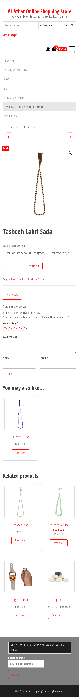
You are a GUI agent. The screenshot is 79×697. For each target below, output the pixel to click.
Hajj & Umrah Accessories (17, 70)
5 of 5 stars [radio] (25, 328)
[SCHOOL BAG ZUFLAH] (70, 136)
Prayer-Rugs (10, 116)
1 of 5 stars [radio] (5, 328)
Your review (11, 337)
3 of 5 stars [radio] (15, 328)
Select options (58, 615)
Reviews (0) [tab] (12, 295)
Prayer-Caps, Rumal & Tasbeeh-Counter (24, 107)
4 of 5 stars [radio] (20, 328)
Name (7, 358)
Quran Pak (9, 61)
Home (5, 127)
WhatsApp (10, 34)
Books (7, 79)
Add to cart (34, 266)
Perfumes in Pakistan (15, 97)
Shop (13, 127)
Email (44, 358)
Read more (20, 540)
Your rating (10, 323)
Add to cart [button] (20, 453)
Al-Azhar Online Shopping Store (39, 11)
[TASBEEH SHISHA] (9, 136)
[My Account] (48, 49)
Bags (6, 88)
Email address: (17, 657)
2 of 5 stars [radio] (10, 328)
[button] (70, 153)
